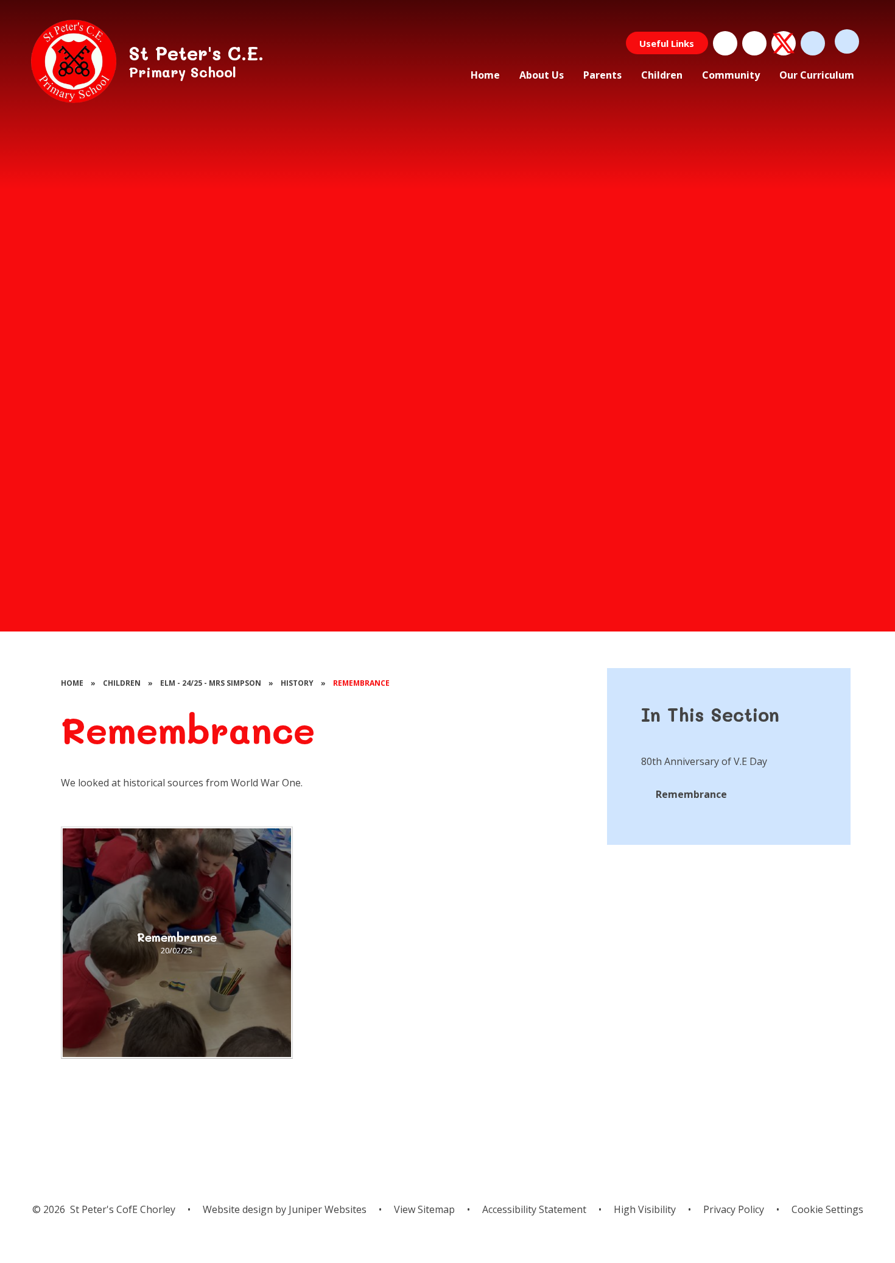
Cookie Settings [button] (827, 1209)
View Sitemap (424, 1209)
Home (72, 683)
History (297, 683)
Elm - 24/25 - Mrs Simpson (210, 683)
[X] (783, 43)
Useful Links (666, 43)
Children (122, 683)
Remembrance (361, 683)
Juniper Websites (326, 1209)
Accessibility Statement (534, 1209)
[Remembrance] (177, 942)
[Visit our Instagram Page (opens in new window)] (754, 43)
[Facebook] (725, 43)
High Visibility (645, 1209)
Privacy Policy (733, 1209)
